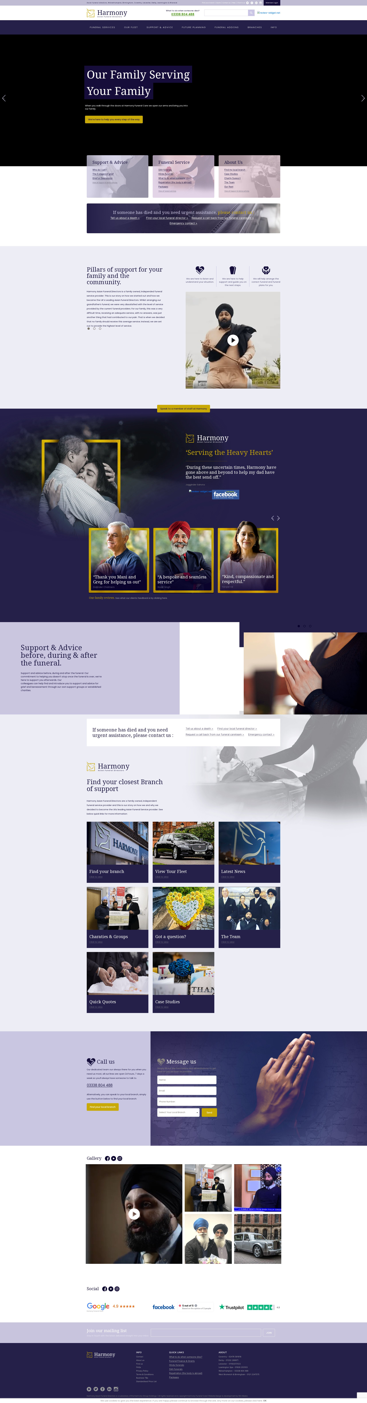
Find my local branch (234, 169)
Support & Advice (160, 27)
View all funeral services (167, 191)
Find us (139, 1364)
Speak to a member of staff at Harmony (183, 408)
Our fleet (228, 186)
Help (234, 3)
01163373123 (235, 1364)
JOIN (269, 1332)
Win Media (243, 1396)
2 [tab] (94, 328)
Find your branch (208, 3)
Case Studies (231, 174)
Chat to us (241, 3)
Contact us (226, 3)
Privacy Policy (142, 1371)
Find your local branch (103, 1107)
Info (274, 27)
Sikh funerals (165, 169)
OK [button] (265, 1400)
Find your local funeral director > (167, 218)
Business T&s (142, 1378)
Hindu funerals (165, 174)
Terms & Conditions (145, 1374)
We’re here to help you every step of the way (114, 119)
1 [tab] (88, 328)
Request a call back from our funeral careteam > (223, 218)
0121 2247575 (253, 1374)
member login (272, 3)
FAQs (138, 1367)
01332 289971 (232, 1360)
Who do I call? (99, 169)
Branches (255, 27)
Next (363, 98)
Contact (139, 1356)
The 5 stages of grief (103, 174)
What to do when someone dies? (183, 10)
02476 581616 (235, 1356)
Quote (218, 3)
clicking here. (160, 597)
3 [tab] (100, 328)
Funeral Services (102, 27)
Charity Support (232, 178)
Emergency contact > (183, 223)
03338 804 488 (182, 14)
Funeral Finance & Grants (182, 1361)
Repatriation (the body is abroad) (175, 182)
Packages (163, 186)
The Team (229, 182)
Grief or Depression (102, 178)
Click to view (96, 876)
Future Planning (194, 27)
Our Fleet (131, 27)
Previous (3, 98)
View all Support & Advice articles (104, 183)
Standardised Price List (146, 1381)
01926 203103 (241, 1367)
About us (140, 1360)
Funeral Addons (227, 27)
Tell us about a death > (125, 218)
